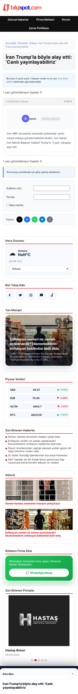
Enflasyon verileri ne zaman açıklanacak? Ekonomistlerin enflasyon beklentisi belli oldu (34, 442)
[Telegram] (42, 219)
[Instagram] (31, 295)
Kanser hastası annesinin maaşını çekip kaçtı (34, 436)
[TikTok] (52, 295)
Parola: (10, 197)
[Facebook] (27, 219)
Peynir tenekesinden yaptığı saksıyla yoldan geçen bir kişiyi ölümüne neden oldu (39, 450)
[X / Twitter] (20, 295)
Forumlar (23, 43)
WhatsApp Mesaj (39, 572)
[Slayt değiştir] (32, 660)
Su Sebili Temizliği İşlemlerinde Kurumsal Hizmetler (38, 455)
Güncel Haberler (18, 19)
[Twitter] (19, 219)
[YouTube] (41, 295)
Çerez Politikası (39, 28)
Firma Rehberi (45, 19)
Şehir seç (15, 261)
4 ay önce (62, 78)
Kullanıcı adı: (14, 188)
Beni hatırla (16, 205)
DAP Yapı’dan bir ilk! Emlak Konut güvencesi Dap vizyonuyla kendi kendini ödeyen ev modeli (36, 461)
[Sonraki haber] (66, 321)
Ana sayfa (10, 43)
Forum (66, 19)
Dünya (33, 43)
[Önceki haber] (58, 321)
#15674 (68, 101)
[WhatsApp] (35, 219)
